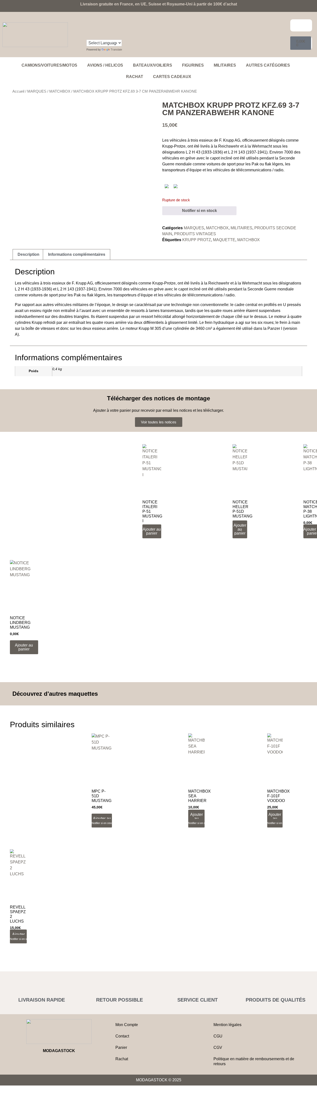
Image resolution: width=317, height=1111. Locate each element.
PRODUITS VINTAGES (195, 234)
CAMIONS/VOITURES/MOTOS (49, 65)
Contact (122, 1036)
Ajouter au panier (196, 818)
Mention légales (227, 1025)
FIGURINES (193, 65)
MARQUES (36, 91)
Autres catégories (268, 65)
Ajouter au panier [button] (152, 531)
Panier (121, 1047)
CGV (217, 1047)
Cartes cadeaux (172, 77)
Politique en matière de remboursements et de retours (253, 1061)
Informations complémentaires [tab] (76, 254)
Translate (116, 49)
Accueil (18, 91)
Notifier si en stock (199, 210)
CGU (217, 1036)
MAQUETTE (224, 240)
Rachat (134, 77)
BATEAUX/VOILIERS (152, 65)
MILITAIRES (225, 65)
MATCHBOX (59, 91)
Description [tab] (28, 254)
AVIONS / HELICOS (105, 65)
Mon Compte (126, 1025)
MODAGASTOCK (59, 1051)
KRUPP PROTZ (196, 240)
